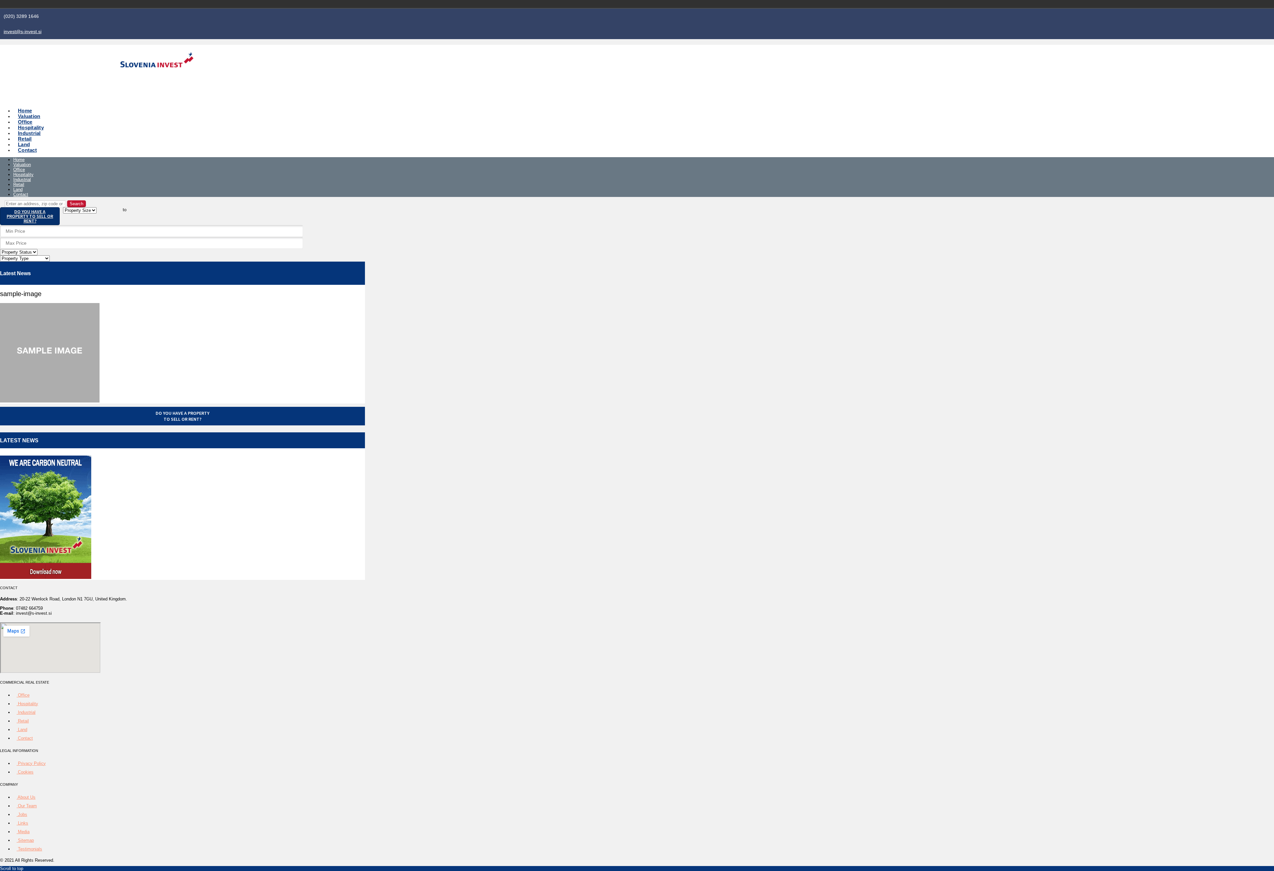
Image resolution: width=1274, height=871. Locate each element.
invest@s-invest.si (22, 31)
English (792, 4)
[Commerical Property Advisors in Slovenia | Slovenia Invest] (156, 75)
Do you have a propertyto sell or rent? (182, 416)
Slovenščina (783, 4)
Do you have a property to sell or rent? (30, 216)
